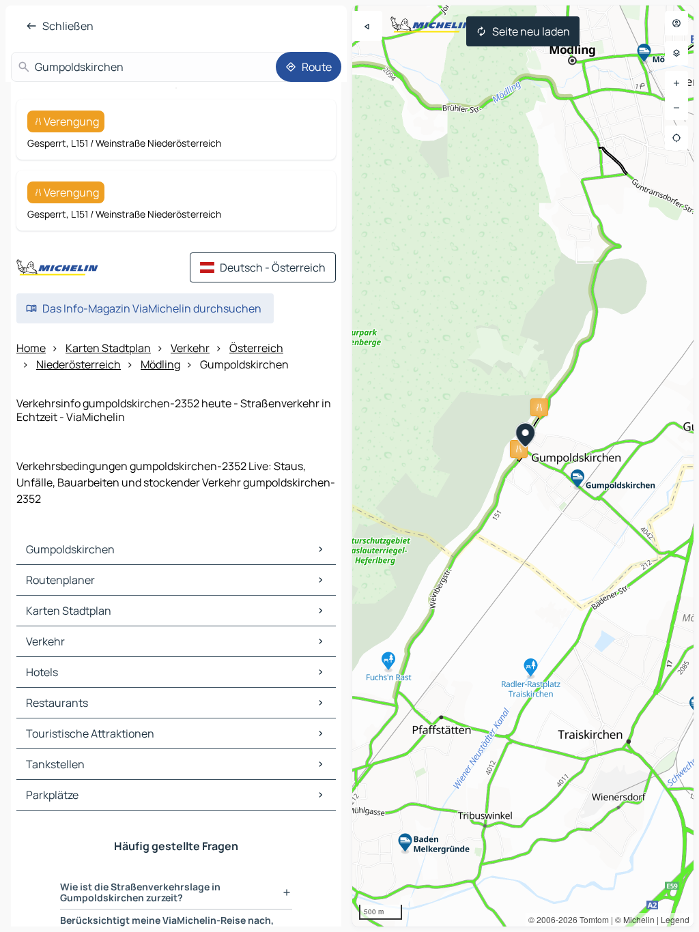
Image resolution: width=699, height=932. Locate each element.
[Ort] (676, 138)
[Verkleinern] (676, 108)
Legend (675, 919)
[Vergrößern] (676, 83)
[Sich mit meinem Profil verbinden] (676, 23)
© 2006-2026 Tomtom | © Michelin (591, 919)
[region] (523, 466)
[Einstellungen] (676, 53)
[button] (539, 407)
